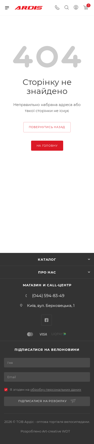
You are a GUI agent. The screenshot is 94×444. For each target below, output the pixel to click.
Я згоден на (45, 389)
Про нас (47, 272)
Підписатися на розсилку (42, 401)
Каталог (47, 259)
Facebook (46, 320)
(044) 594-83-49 (48, 296)
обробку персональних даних (55, 389)
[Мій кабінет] (76, 8)
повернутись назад (47, 127)
